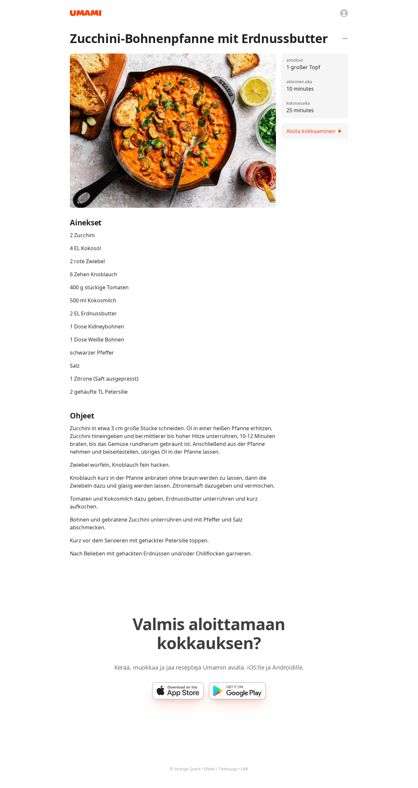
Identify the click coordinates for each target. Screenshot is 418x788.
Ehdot (209, 769)
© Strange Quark (185, 769)
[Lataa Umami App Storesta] (178, 690)
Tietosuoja (227, 769)
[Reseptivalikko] (345, 38)
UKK (244, 769)
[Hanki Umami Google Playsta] (237, 690)
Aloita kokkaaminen (310, 131)
